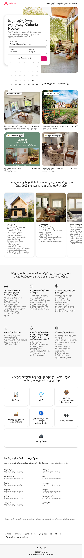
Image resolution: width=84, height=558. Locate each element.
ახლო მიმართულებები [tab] (59, 463)
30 (37, 85)
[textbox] (18, 51)
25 (16, 85)
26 (20, 85)
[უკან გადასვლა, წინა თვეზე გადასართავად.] (11, 58)
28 (29, 85)
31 (11, 89)
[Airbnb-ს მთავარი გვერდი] (10, 3)
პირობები (50, 554)
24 (11, 85)
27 (24, 85)
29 (33, 85)
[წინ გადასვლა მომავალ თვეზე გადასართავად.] (37, 58)
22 (33, 80)
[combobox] (27, 44)
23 (37, 80)
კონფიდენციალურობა (37, 554)
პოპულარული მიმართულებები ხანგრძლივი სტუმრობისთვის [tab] (26, 463)
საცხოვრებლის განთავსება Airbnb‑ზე (61, 3)
